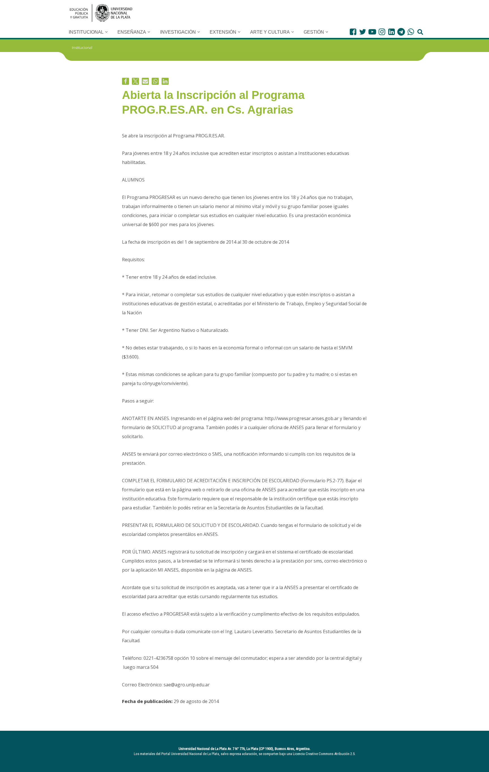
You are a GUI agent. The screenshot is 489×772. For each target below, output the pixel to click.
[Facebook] (353, 32)
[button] (106, 32)
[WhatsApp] (411, 32)
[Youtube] (372, 32)
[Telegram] (401, 32)
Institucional (82, 47)
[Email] (145, 81)
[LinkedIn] (391, 32)
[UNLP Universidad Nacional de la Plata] (101, 13)
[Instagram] (382, 32)
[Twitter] (362, 32)
